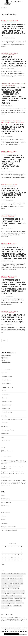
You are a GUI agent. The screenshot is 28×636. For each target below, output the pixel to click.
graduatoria (21, 590)
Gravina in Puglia (11, 593)
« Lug (2, 564)
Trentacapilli (5, 608)
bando (3, 578)
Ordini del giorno (6, 362)
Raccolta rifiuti (10, 600)
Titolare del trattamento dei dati (9, 530)
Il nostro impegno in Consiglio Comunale (12, 419)
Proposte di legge (6, 355)
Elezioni (4, 390)
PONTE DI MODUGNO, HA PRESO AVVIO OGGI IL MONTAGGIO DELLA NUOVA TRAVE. (13, 222)
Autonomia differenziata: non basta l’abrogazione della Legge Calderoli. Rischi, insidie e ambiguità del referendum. (13, 462)
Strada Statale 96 (17, 605)
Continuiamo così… (6, 383)
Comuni (15, 581)
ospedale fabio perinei (19, 598)
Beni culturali (13, 578)
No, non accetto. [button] (14, 634)
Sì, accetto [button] (7, 634)
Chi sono (3, 516)
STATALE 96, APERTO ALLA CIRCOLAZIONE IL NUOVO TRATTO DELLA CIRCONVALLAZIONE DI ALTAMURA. (12, 129)
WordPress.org (4, 506)
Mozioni (4, 360)
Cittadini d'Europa (5, 83)
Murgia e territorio (10, 122)
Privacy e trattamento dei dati (8, 526)
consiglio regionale (18, 583)
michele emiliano (6, 595)
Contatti (3, 519)
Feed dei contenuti (5, 498)
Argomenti (3, 372)
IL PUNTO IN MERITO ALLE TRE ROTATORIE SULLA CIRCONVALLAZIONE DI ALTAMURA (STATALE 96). (13, 318)
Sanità (22, 603)
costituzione (11, 586)
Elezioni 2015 (4, 426)
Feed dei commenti (6, 502)
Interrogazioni (5, 357)
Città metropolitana (6, 120)
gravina (4, 593)
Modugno (14, 595)
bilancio (20, 578)
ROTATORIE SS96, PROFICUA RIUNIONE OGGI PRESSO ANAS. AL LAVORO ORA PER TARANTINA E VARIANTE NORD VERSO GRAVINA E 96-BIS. (13, 29)
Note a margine (5, 433)
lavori (18, 593)
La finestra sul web (7, 401)
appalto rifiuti (9, 576)
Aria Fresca (4, 415)
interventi (4, 397)
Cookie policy (4, 523)
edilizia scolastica (6, 588)
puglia (3, 600)
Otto (2, 437)
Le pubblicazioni (6, 440)
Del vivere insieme (5, 477)
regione (4, 603)
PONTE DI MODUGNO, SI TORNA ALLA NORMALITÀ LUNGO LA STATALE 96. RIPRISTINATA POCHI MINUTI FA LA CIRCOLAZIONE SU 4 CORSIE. (12, 161)
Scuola (3, 605)
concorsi (20, 581)
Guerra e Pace (5, 394)
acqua (3, 573)
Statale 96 (9, 605)
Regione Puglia (11, 21)
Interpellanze (5, 358)
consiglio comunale (7, 583)
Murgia (19, 595)
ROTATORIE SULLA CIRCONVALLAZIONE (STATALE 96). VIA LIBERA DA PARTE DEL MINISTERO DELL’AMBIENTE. (13, 192)
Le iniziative (5, 423)
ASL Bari (16, 576)
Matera (22, 593)
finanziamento (13, 590)
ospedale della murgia (7, 598)
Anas (3, 576)
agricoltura (16, 573)
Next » (4, 340)
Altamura (23, 573)
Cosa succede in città (6, 20)
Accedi (3, 495)
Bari (8, 578)
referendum (18, 600)
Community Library (6, 581)
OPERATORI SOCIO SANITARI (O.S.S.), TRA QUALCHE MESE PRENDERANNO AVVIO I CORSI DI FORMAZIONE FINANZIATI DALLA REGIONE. (14, 619)
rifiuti (17, 603)
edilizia (17, 586)
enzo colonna (15, 588)
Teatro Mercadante (7, 412)
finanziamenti (5, 590)
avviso (21, 576)
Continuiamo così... (16, 83)
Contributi (4, 586)
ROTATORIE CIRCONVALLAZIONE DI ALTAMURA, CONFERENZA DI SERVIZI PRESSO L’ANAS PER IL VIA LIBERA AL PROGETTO (13, 61)
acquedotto (9, 573)
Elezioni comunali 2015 (7, 430)
